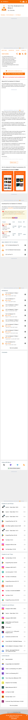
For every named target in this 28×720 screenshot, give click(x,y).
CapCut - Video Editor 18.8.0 (12, 507)
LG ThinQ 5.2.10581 (10, 692)
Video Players (5, 53)
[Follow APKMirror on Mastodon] (10, 465)
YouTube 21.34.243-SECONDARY (13, 590)
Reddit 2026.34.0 (9, 586)
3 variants (9, 294)
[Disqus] (14, 406)
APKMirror (5, 1)
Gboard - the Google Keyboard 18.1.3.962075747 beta (12, 650)
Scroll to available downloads (15, 73)
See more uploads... (14, 347)
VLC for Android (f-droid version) (13, 249)
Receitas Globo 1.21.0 (10, 696)
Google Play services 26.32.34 (12, 600)
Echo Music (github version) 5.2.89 (13, 526)
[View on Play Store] (20, 54)
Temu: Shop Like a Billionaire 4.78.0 (13, 678)
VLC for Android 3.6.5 (10, 342)
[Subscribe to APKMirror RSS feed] (24, 465)
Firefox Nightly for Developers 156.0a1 (14, 646)
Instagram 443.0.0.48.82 (11, 608)
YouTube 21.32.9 (9, 595)
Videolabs (12, 10)
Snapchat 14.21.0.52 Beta (11, 682)
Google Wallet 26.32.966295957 (13, 664)
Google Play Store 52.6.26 (11, 535)
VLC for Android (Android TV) (12, 245)
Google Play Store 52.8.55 (11, 562)
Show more (13, 162)
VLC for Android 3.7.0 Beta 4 (12, 320)
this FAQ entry (18, 214)
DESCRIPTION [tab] (11, 50)
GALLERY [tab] (17, 50)
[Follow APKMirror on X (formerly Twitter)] (4, 465)
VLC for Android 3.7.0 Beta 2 (12, 330)
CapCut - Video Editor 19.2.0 (12, 613)
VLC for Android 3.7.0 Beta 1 (12, 336)
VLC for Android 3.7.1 (10, 298)
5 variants (9, 300)
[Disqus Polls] (14, 371)
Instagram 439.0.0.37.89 (11, 544)
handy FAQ (10, 208)
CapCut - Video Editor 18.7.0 (12, 530)
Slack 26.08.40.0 (9, 659)
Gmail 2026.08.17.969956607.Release (14, 641)
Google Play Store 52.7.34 (11, 521)
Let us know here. (17, 712)
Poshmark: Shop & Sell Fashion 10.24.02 (14, 701)
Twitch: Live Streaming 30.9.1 (12, 673)
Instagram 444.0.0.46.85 (11, 618)
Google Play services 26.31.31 (12, 581)
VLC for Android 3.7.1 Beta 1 (12, 309)
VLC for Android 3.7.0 (10, 314)
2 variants (9, 331)
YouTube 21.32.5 (9, 540)
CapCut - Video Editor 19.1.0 (12, 512)
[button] (17, 54)
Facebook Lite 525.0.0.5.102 (12, 636)
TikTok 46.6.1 (8, 627)
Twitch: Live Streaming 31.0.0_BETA (13, 668)
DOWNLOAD (23, 50)
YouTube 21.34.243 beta (11, 576)
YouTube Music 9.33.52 (11, 549)
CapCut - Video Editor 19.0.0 (12, 516)
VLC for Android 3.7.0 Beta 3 (12, 324)
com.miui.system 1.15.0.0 (11, 572)
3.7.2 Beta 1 (16, 169)
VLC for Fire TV (9, 254)
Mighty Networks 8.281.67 (11, 687)
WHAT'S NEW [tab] (4, 50)
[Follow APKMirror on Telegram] (17, 465)
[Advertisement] (14, 33)
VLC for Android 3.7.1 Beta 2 (12, 304)
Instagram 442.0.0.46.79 (11, 567)
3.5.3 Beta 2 (6, 224)
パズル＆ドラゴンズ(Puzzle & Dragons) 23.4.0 (12, 632)
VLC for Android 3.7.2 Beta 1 (12, 293)
